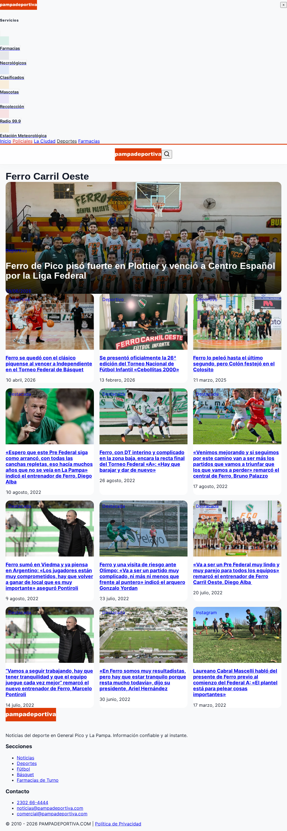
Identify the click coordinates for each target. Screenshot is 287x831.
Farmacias (89, 141)
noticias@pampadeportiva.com (50, 808)
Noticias (25, 757)
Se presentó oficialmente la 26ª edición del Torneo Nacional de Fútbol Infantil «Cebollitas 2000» (139, 363)
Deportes (67, 141)
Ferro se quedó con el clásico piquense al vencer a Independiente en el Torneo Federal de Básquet (49, 363)
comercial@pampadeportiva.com (52, 813)
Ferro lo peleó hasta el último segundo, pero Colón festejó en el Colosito (234, 363)
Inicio (5, 141)
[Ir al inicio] (138, 154)
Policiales (23, 141)
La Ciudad (44, 141)
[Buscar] (166, 154)
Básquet (25, 774)
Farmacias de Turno (38, 780)
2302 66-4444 (32, 802)
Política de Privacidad (118, 824)
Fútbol (23, 769)
